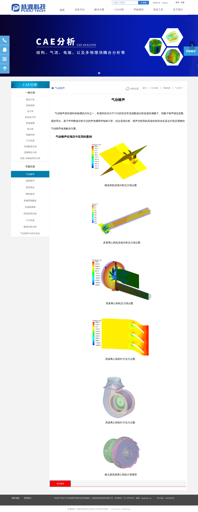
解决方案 (99, 9)
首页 (144, 88)
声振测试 (139, 9)
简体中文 (156, 3)
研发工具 (158, 9)
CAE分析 (119, 9)
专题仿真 (166, 88)
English (165, 3)
